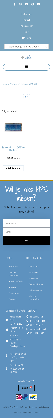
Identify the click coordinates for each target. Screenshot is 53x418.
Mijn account (26, 25)
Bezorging (12, 287)
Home (4, 84)
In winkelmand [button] (13, 168)
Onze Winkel (33, 272)
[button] (26, 66)
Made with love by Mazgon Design (26, 412)
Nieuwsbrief (33, 278)
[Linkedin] (26, 4)
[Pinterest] (32, 4)
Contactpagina (14, 293)
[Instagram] (20, 4)
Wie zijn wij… (34, 266)
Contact (26, 20)
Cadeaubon (26, 14)
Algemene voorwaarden (34, 297)
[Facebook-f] (14, 4)
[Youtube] (38, 4)
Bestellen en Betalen (16, 281)
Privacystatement (35, 290)
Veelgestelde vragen (36, 284)
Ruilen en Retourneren (13, 274)
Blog (26, 31)
